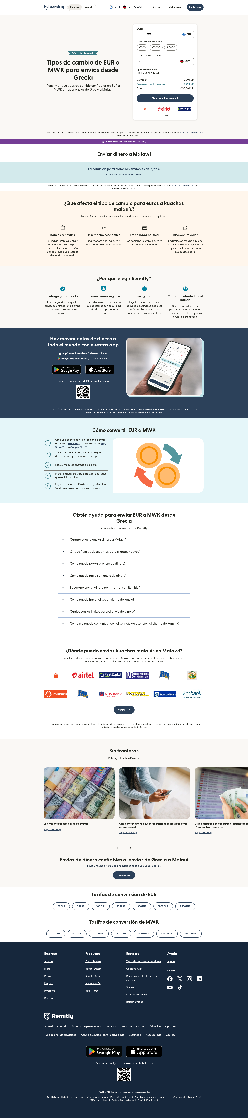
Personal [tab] (74, 7)
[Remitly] (54, 7)
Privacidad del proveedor (165, 1026)
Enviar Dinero (93, 961)
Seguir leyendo (52, 829)
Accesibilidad (153, 1035)
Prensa (48, 976)
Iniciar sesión (175, 7)
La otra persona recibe (149, 55)
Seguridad (135, 1035)
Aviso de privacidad (133, 1026)
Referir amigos (134, 1002)
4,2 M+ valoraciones (84, 353)
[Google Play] (66, 369)
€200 (142, 47)
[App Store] (99, 369)
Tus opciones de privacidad (60, 1035)
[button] (112, 7)
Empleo (48, 983)
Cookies (170, 1035)
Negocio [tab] (89, 7)
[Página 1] (120, 848)
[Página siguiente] (130, 848)
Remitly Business (94, 976)
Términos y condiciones (191, 133)
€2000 (156, 47)
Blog (47, 969)
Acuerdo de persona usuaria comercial (95, 1026)
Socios (130, 987)
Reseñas (49, 998)
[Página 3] (127, 848)
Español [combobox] (138, 7)
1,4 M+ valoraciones (84, 359)
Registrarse (195, 7)
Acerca (48, 961)
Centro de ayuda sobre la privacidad (102, 1035)
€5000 (171, 47)
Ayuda (156, 7)
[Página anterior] (117, 848)
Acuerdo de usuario (55, 1026)
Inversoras (50, 991)
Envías (140, 29)
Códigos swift (134, 969)
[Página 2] (124, 848)
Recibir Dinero (93, 969)
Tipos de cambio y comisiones (143, 961)
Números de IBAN (136, 994)
